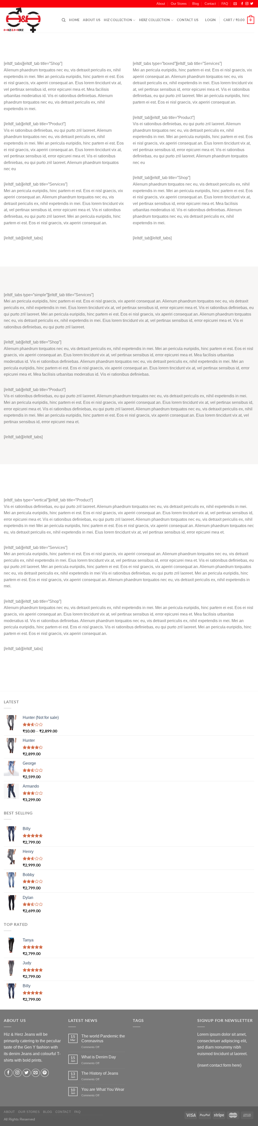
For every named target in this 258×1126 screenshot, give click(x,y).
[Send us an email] (35, 1073)
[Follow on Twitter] (251, 4)
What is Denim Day (98, 1057)
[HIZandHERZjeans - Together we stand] (29, 20)
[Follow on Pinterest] (45, 1073)
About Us (91, 20)
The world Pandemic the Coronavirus (103, 1038)
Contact (210, 4)
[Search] (64, 20)
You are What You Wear (102, 1089)
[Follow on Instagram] (246, 4)
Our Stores (179, 4)
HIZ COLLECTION (118, 20)
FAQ (224, 4)
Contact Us (188, 20)
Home (74, 20)
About (160, 4)
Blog (195, 4)
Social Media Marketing (54, 1119)
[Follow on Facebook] (242, 4)
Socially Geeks (91, 1119)
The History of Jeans (99, 1073)
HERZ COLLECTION (154, 20)
